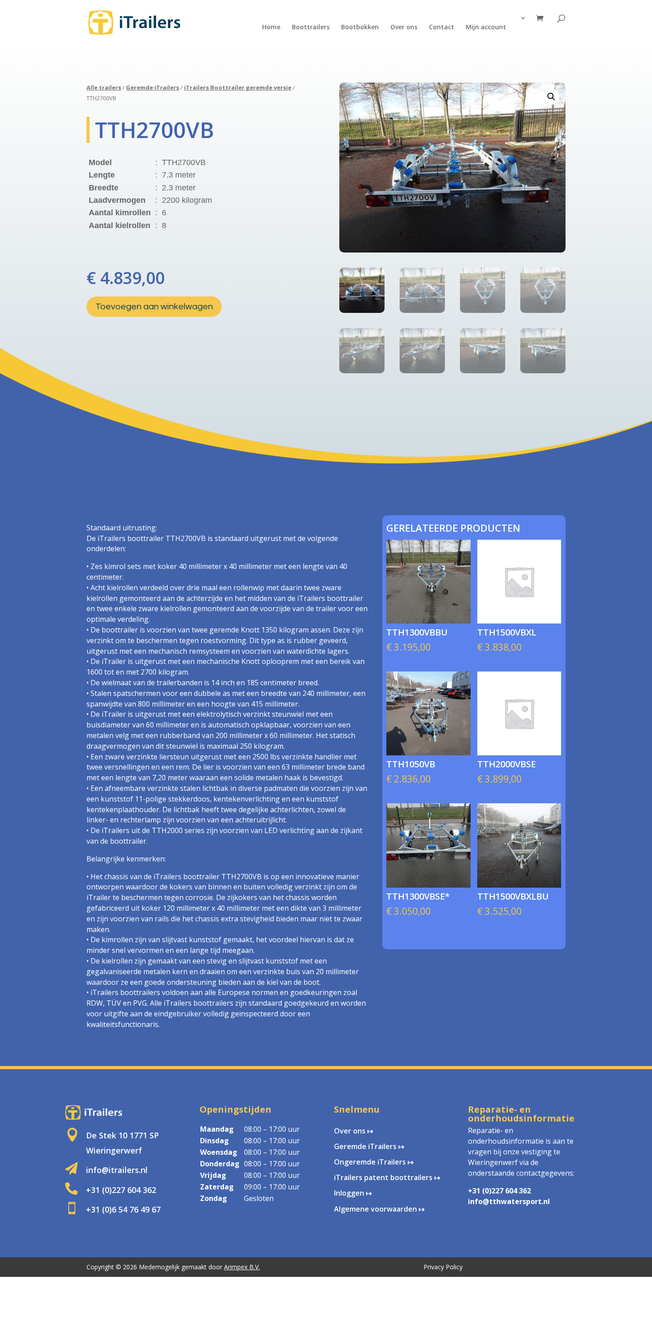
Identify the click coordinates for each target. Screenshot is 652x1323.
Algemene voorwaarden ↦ (379, 1209)
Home (271, 27)
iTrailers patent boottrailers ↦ (387, 1177)
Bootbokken (360, 27)
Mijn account (486, 27)
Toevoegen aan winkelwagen (154, 306)
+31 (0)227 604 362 (499, 1191)
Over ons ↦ (353, 1131)
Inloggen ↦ (353, 1193)
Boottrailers (311, 27)
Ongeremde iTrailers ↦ (373, 1162)
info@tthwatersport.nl (509, 1201)
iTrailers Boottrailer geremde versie (237, 87)
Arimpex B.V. (242, 1267)
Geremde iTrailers (152, 87)
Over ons (403, 27)
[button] (551, 97)
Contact (441, 27)
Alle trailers (103, 87)
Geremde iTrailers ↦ (369, 1146)
